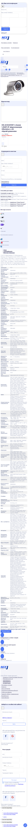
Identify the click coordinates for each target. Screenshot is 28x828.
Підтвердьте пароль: (7, 773)
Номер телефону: (6, 763)
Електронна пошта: (7, 712)
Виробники (5, 696)
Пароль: (4, 720)
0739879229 (7, 683)
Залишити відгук (6, 631)
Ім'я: (3, 754)
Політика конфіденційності (9, 690)
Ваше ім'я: (3, 9)
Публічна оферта (6, 692)
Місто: (2, 175)
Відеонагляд (20, 73)
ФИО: (2, 160)
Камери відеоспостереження (8, 74)
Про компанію (5, 47)
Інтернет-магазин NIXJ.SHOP (8, 73)
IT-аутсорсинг (15, 47)
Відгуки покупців (9, 252)
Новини (15, 42)
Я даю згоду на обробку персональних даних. (14, 784)
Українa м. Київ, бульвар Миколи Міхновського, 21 (13, 678)
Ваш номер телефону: (7, 12)
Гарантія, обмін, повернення (9, 694)
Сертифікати (5, 697)
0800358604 (7, 681)
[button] (10, 813)
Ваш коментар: (5, 26)
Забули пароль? (7, 717)
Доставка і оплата (6, 42)
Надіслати (6, 29)
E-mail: (3, 170)
